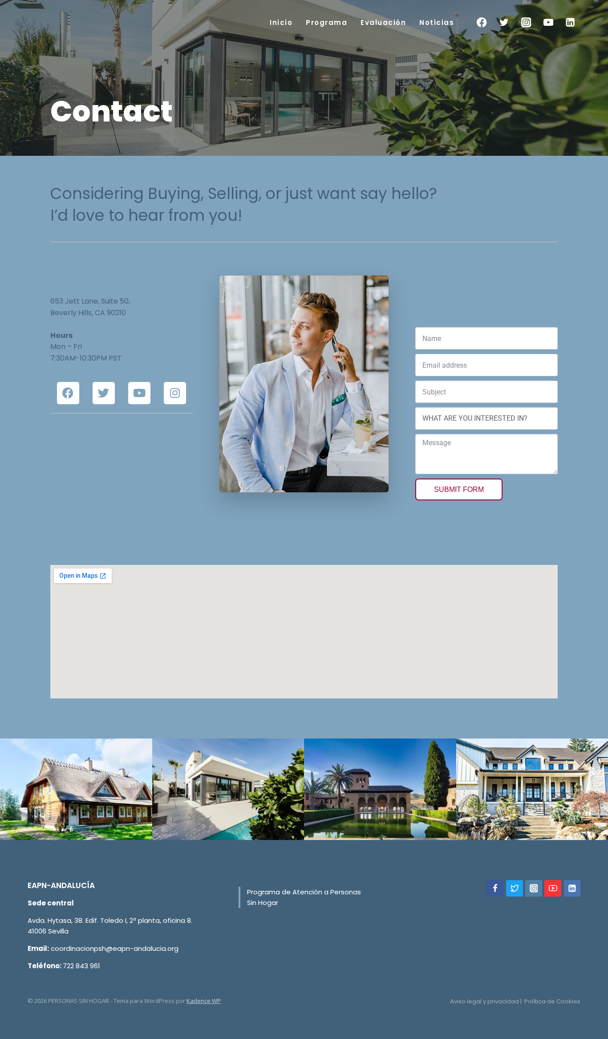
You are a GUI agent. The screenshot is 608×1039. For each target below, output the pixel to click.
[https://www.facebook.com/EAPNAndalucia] (495, 888)
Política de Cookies (552, 1001)
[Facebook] (482, 22)
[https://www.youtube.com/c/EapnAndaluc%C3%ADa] (552, 888)
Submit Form (459, 489)
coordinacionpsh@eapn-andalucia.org (114, 948)
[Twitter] (504, 22)
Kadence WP (203, 1001)
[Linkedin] (570, 22)
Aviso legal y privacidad (484, 1001)
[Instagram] (526, 22)
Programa (326, 22)
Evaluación (383, 22)
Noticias (436, 22)
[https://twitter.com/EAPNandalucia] (514, 888)
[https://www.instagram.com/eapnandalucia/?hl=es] (533, 888)
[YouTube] (548, 22)
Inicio (281, 22)
